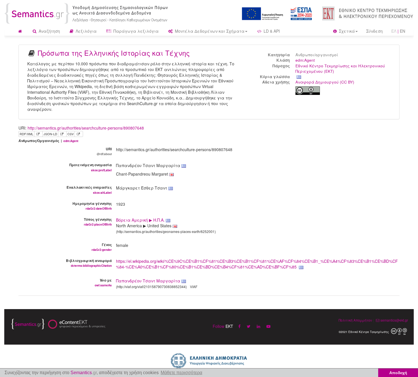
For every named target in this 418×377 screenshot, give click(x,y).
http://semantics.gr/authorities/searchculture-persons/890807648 (86, 128)
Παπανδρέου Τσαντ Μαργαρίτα (148, 281)
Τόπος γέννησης (98, 221)
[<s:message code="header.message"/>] (87, 13)
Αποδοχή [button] (398, 372)
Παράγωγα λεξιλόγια (135, 31)
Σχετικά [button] (346, 31)
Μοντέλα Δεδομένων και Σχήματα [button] (209, 31)
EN (402, 31)
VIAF (193, 286)
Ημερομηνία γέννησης (92, 206)
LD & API (271, 31)
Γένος (102, 247)
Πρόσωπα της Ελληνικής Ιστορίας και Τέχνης (114, 53)
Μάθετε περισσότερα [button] (181, 372)
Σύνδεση (374, 31)
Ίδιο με (103, 282)
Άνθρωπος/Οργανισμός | (48, 140)
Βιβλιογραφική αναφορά (89, 263)
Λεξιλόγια (86, 31)
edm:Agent (305, 60)
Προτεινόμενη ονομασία (90, 167)
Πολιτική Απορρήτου (355, 320)
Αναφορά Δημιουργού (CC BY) (324, 82)
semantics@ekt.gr (394, 320)
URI (104, 151)
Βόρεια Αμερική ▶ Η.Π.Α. (141, 220)
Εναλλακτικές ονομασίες (89, 189)
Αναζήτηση (49, 31)
